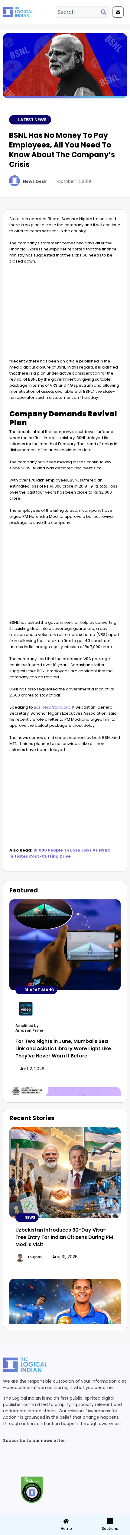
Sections (21, 1531)
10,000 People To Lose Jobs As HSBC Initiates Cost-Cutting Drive (59, 853)
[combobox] (78, 12)
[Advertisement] (65, 312)
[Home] (66, 1521)
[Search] (105, 12)
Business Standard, (52, 707)
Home (66, 1528)
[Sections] (21, 1519)
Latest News (32, 120)
